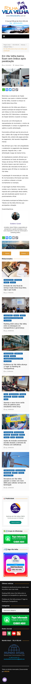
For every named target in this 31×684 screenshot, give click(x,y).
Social (5, 399)
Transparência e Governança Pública (13, 318)
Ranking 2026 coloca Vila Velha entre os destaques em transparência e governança (15, 326)
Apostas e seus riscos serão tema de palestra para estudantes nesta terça (14, 405)
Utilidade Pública (19, 65)
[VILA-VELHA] (16, 513)
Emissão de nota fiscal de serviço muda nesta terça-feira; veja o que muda (15, 288)
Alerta (5, 394)
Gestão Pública (8, 315)
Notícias (6, 282)
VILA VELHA (7, 320)
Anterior (7, 253)
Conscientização (8, 432)
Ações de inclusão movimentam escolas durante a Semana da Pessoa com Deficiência (15, 443)
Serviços (13, 282)
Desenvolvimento (8, 280)
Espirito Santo (18, 353)
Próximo (23, 253)
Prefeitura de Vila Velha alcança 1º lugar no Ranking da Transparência (15, 366)
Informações (18, 280)
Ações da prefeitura (9, 470)
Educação (22, 394)
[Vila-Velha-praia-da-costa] (15, 29)
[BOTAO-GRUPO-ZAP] (15, 620)
